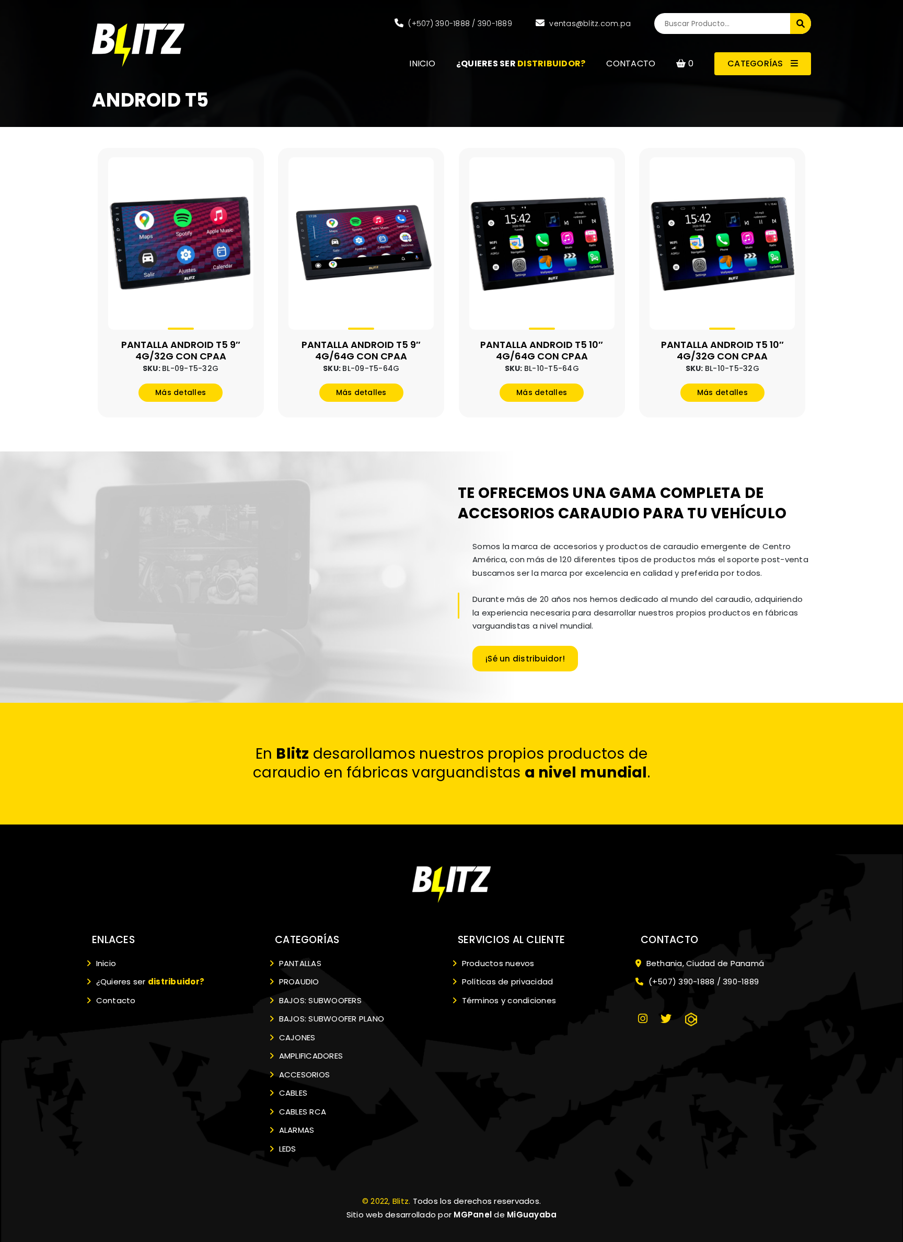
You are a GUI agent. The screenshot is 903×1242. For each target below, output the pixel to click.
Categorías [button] (756, 63)
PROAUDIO (297, 981)
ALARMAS (295, 1129)
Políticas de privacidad (506, 981)
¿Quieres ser (149, 981)
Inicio (105, 963)
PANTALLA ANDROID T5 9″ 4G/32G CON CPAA (180, 350)
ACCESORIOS (303, 1074)
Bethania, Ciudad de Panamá (704, 963)
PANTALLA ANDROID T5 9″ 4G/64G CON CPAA (361, 350)
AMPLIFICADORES (309, 1055)
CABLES (291, 1092)
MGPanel (473, 1214)
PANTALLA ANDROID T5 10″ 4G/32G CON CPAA (722, 350)
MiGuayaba (532, 1214)
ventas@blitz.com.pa (589, 23)
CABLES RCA (301, 1111)
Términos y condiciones (507, 1000)
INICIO (422, 63)
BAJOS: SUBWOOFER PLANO (330, 1018)
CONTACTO (630, 63)
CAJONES (295, 1037)
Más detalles (180, 392)
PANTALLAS (298, 963)
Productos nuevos (496, 963)
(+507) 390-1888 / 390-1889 (459, 23)
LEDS (286, 1148)
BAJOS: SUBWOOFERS (319, 1000)
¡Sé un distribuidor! (525, 658)
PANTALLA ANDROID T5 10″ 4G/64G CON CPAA (541, 350)
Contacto (114, 1000)
